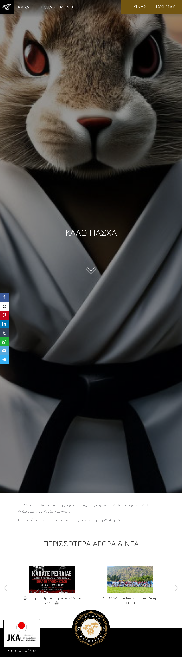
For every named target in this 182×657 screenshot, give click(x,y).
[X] (4, 306)
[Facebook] (4, 297)
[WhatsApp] (4, 341)
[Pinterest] (4, 315)
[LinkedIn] (4, 324)
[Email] (4, 350)
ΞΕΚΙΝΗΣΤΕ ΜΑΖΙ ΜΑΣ (151, 6)
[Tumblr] (4, 332)
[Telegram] (4, 359)
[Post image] (52, 579)
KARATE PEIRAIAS (36, 6)
